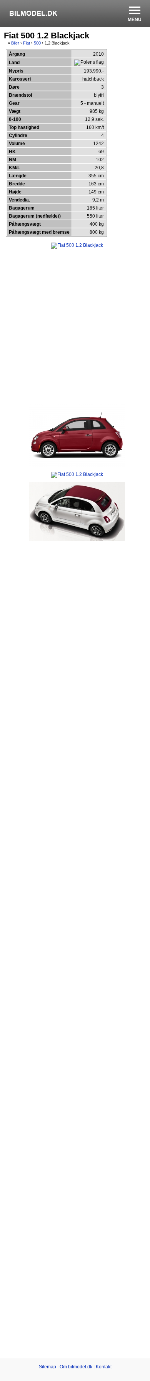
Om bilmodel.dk (76, 1366)
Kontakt (104, 1366)
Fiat (26, 43)
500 (37, 43)
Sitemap (47, 1366)
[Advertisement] (75, 325)
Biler (15, 43)
